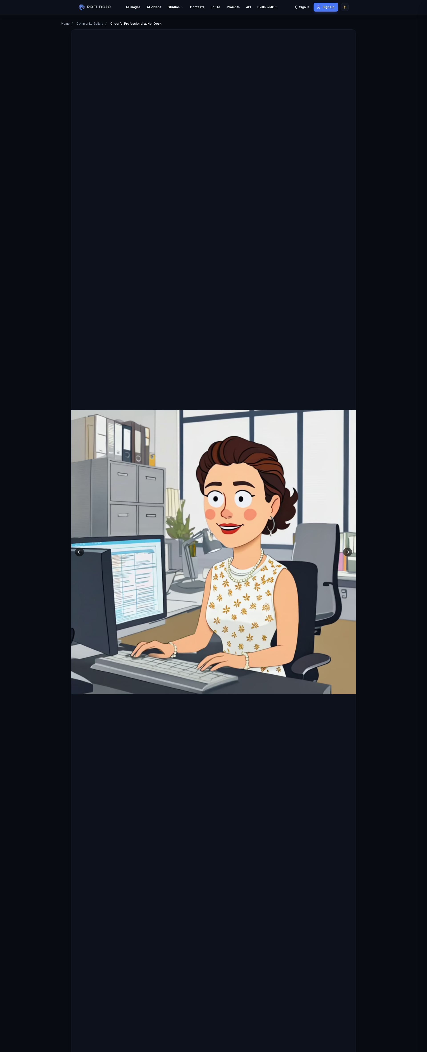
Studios (174, 7)
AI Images (133, 7)
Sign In (304, 7)
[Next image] (347, 552)
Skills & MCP (266, 7)
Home (65, 24)
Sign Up (328, 7)
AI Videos (154, 7)
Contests (197, 7)
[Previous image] (79, 552)
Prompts (233, 7)
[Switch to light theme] (345, 7)
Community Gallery (90, 24)
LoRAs (216, 7)
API (248, 7)
